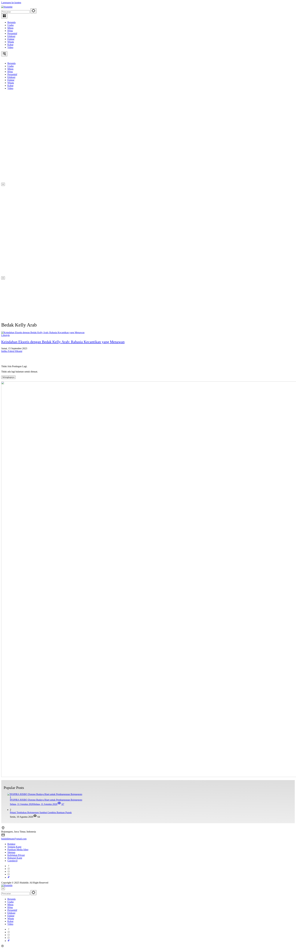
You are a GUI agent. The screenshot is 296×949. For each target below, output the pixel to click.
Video (10, 47)
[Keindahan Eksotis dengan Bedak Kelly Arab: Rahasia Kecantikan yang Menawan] (42, 332)
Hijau (10, 30)
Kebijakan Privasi (16, 855)
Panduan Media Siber (17, 849)
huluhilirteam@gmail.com (14, 838)
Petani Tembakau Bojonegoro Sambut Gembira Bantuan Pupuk (41, 812)
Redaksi (11, 844)
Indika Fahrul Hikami (11, 351)
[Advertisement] (18, 138)
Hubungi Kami (14, 858)
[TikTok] (8, 877)
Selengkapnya (8, 377)
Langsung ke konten (11, 2)
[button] (33, 10)
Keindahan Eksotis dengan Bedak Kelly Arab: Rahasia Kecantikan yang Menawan (63, 342)
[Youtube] (8, 871)
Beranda (11, 22)
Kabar (10, 44)
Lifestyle (5, 335)
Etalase (10, 39)
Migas (10, 28)
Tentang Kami (14, 846)
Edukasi (11, 36)
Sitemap (11, 852)
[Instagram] (8, 868)
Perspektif (12, 33)
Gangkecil (12, 860)
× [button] (3, 888)
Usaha (10, 25)
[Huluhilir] (6, 7)
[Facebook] (8, 866)
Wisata (10, 41)
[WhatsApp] (8, 874)
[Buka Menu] (4, 16)
